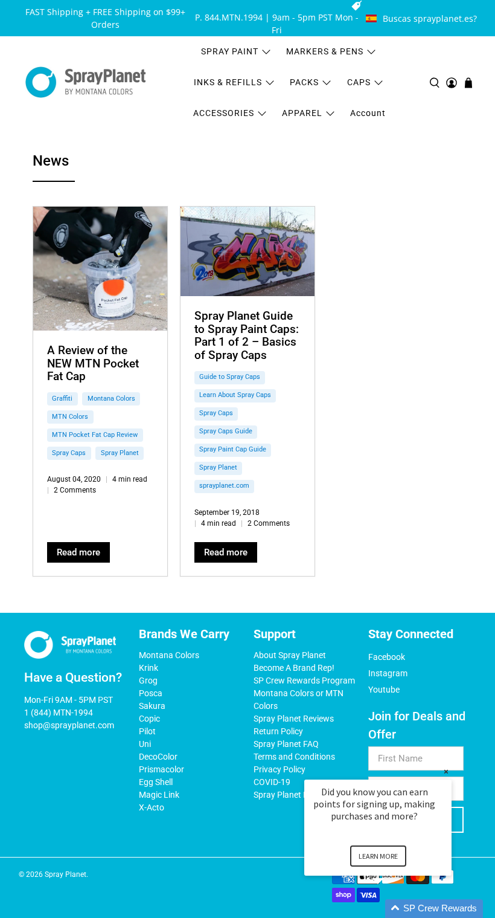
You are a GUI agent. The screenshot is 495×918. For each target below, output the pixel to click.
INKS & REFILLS (228, 82)
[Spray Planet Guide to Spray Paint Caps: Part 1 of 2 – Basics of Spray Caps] (247, 251)
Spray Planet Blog (287, 795)
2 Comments (75, 490)
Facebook (386, 657)
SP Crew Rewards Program (304, 680)
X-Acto (151, 807)
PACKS (304, 82)
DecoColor (158, 756)
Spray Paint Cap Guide (232, 449)
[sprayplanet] (85, 82)
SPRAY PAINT (229, 51)
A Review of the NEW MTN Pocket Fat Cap (93, 363)
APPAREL (302, 113)
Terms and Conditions (294, 756)
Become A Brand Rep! (294, 668)
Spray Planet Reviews (294, 718)
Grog (148, 680)
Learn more (378, 856)
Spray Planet (120, 453)
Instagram (387, 673)
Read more (78, 552)
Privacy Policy (279, 769)
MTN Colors (70, 417)
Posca (150, 693)
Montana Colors (111, 398)
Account (368, 113)
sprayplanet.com (224, 486)
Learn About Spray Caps (235, 395)
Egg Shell (156, 782)
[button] (392, 908)
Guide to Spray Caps (229, 377)
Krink (148, 668)
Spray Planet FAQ (286, 744)
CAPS (359, 82)
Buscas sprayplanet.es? (430, 18)
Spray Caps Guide (225, 431)
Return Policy (278, 731)
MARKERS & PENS (324, 51)
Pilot (147, 731)
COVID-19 (272, 782)
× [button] (446, 771)
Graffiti (62, 398)
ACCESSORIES (223, 113)
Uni (145, 744)
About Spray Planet (290, 655)
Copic (149, 718)
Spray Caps (69, 453)
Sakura (152, 706)
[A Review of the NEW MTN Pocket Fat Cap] (100, 269)
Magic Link (159, 795)
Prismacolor (161, 769)
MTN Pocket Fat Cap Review (95, 435)
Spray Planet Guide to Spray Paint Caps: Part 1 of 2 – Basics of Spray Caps (246, 335)
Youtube (384, 689)
